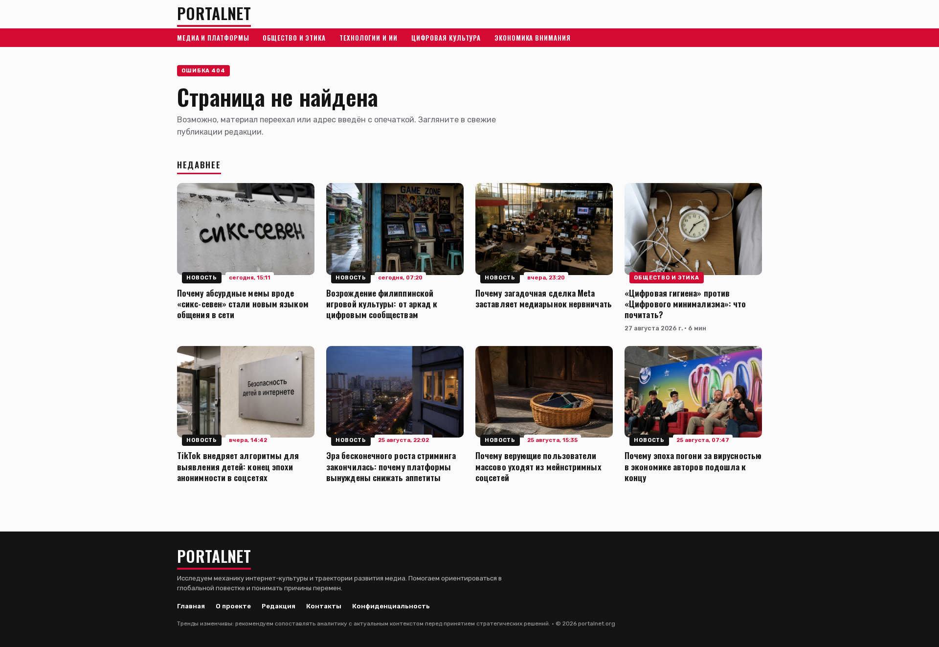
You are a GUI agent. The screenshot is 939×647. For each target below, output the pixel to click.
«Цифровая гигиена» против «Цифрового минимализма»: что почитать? (685, 303)
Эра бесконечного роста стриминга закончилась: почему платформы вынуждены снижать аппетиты (391, 466)
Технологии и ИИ (368, 38)
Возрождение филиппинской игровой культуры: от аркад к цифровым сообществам (381, 303)
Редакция (278, 606)
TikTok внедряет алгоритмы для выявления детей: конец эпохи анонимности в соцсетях (238, 466)
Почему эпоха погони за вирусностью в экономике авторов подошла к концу (693, 466)
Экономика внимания (532, 38)
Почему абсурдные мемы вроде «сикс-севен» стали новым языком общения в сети (243, 303)
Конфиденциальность (391, 606)
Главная (191, 606)
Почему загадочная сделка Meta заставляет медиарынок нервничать (543, 298)
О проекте (233, 606)
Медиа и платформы (213, 38)
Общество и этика (294, 38)
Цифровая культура (446, 38)
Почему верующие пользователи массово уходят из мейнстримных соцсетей (538, 466)
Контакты (323, 606)
